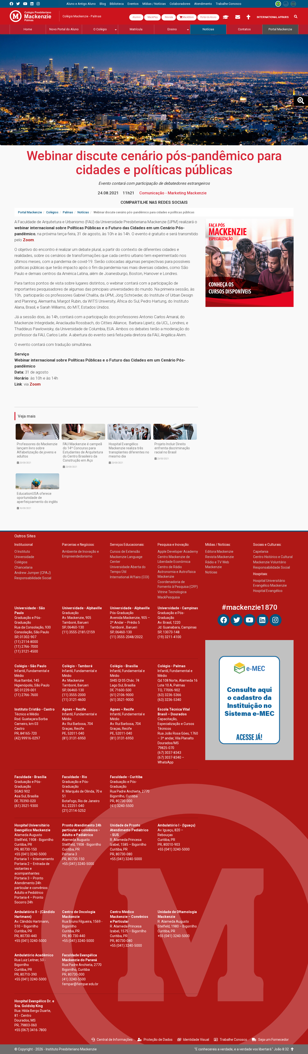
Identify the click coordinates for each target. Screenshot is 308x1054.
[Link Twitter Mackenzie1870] (18, 3)
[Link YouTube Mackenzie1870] (25, 3)
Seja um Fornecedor (273, 1039)
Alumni (136, 17)
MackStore (188, 17)
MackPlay (152, 17)
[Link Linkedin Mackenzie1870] (32, 3)
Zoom (28, 239)
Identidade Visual (196, 1039)
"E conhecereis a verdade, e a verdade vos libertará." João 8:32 (242, 1049)
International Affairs (273, 17)
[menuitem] (81, 4)
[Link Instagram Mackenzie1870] (38, 3)
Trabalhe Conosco (233, 1039)
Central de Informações (115, 1039)
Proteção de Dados (158, 1039)
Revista (168, 17)
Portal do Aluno (208, 17)
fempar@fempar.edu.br (80, 984)
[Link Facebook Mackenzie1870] (11, 3)
